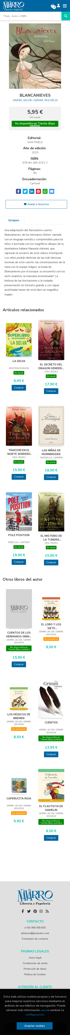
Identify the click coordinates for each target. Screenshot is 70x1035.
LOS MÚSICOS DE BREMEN (18, 716)
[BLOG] (47, 911)
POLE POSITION (18, 535)
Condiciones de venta (35, 963)
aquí (43, 1010)
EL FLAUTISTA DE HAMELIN (51, 808)
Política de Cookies (35, 974)
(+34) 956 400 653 (35, 927)
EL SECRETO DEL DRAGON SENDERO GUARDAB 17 (51, 366)
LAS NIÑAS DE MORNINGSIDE (51, 452)
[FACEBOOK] (22, 911)
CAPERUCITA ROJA (18, 798)
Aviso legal (35, 957)
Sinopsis (13, 220)
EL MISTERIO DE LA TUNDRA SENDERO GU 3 (51, 537)
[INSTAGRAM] (41, 911)
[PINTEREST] (35, 911)
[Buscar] (65, 16)
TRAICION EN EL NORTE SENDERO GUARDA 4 (19, 452)
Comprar (19, 387)
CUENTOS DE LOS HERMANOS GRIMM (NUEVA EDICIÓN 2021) (19, 634)
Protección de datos (35, 969)
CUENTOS (51, 722)
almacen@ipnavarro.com (35, 933)
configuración (34, 1014)
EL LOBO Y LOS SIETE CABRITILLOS (51, 626)
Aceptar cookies (34, 1026)
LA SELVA (19, 361)
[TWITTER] (29, 911)
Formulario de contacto (35, 938)
